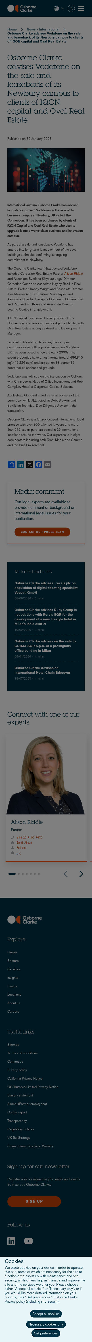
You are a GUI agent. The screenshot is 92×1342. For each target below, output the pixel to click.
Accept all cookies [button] (46, 1314)
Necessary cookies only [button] (46, 1324)
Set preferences (46, 1333)
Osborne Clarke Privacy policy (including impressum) (41, 1299)
